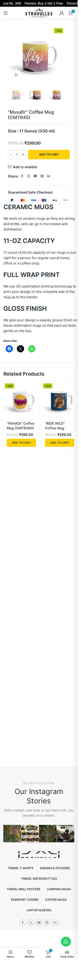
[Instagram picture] (12, 834)
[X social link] (29, 176)
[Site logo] (39, 13)
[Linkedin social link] (48, 176)
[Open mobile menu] (5, 13)
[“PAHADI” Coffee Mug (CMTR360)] (21, 400)
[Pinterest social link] (42, 176)
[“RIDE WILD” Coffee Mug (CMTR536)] (60, 400)
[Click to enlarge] (16, 75)
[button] (21, 443)
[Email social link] (35, 176)
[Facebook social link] (22, 176)
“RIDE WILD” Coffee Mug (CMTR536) (55, 428)
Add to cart (49, 154)
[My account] (61, 13)
